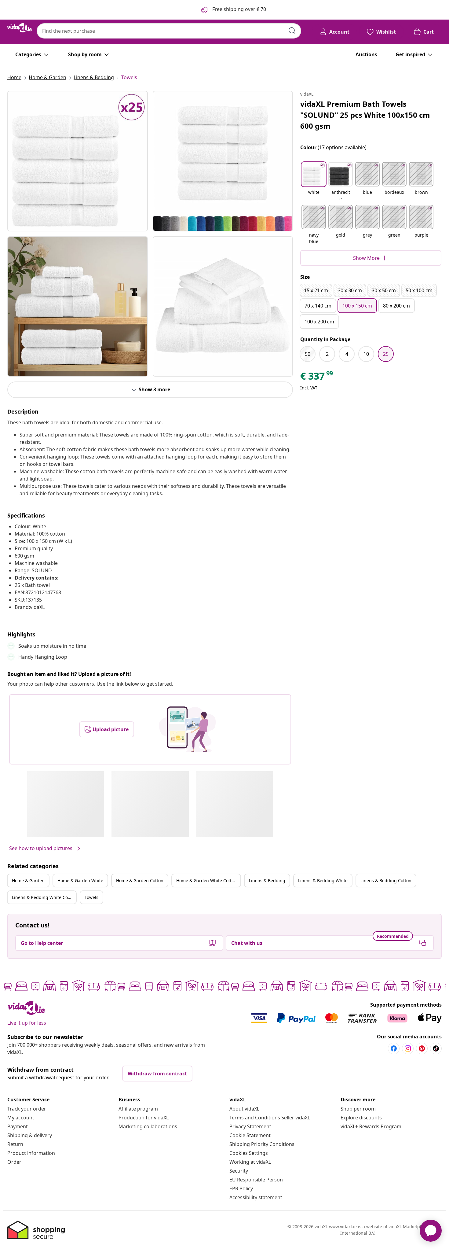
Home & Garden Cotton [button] (139, 880)
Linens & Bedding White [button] (323, 880)
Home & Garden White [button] (80, 880)
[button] (313, 182)
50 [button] (307, 354)
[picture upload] (187, 729)
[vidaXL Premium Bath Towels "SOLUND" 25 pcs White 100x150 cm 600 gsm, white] (77, 161)
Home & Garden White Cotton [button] (206, 880)
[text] (317, 377)
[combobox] (169, 31)
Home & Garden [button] (28, 880)
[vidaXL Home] (19, 27)
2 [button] (327, 354)
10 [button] (366, 354)
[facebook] (394, 1048)
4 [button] (346, 354)
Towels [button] (91, 897)
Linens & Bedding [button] (267, 880)
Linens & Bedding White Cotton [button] (44, 897)
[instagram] (408, 1048)
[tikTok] (436, 1048)
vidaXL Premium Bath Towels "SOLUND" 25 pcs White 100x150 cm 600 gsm (365, 115)
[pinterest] (422, 1048)
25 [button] (386, 354)
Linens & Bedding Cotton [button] (385, 880)
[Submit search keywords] (292, 30)
